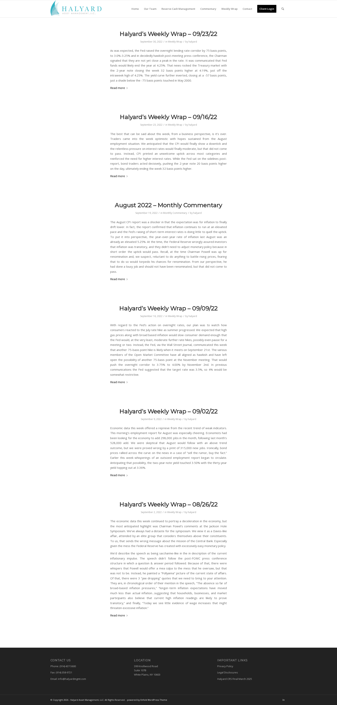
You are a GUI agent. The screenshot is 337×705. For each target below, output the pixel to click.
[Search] (282, 8)
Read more (117, 88)
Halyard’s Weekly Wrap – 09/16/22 (168, 117)
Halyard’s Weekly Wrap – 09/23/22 (168, 33)
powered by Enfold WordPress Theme (147, 699)
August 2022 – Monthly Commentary (168, 205)
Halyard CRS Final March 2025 (234, 679)
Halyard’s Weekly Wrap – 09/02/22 (169, 411)
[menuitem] (135, 8)
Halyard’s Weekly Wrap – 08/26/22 (169, 504)
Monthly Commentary (175, 213)
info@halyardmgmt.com (72, 679)
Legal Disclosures (227, 672)
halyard (193, 41)
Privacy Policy (225, 666)
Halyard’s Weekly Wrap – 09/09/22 (168, 308)
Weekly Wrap (175, 41)
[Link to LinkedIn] (283, 700)
